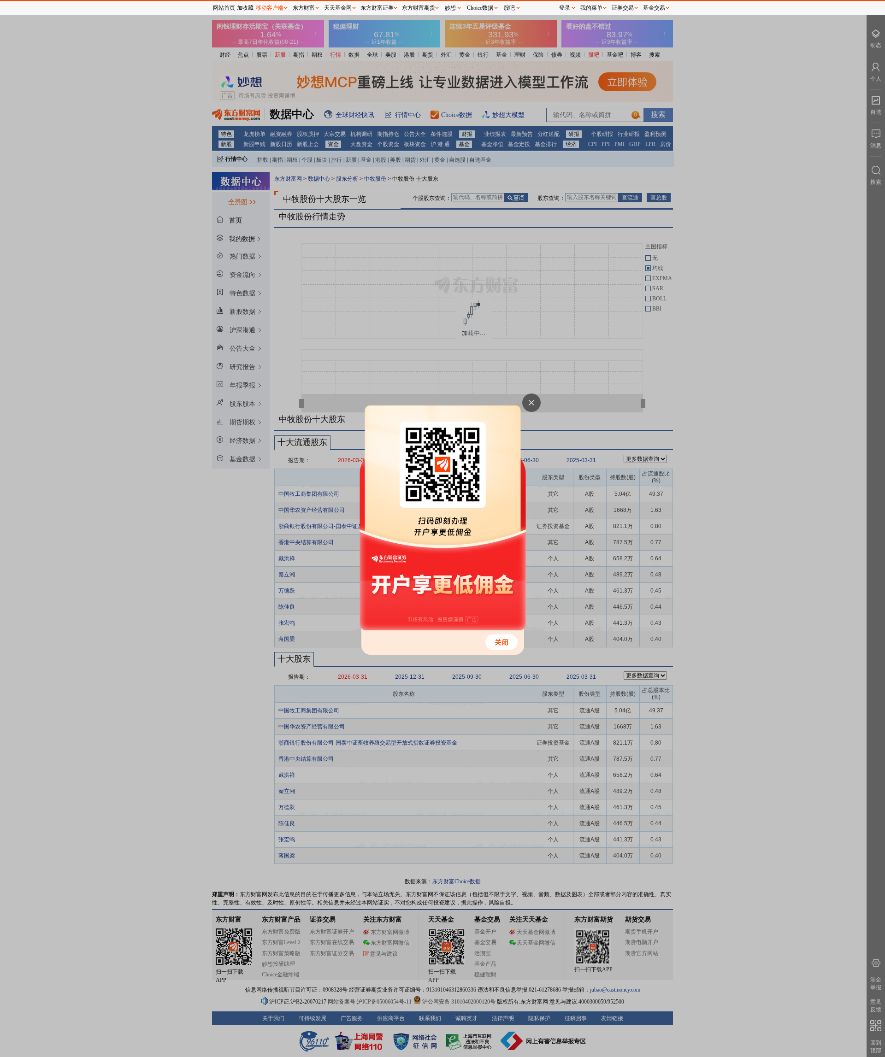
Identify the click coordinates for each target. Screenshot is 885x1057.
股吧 (509, 8)
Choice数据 (480, 8)
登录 (564, 8)
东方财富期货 (418, 8)
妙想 (450, 8)
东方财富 (304, 8)
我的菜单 (591, 8)
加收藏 (245, 8)
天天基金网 (338, 8)
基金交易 (654, 8)
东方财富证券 (377, 8)
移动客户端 (269, 8)
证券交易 (623, 8)
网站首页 (224, 8)
